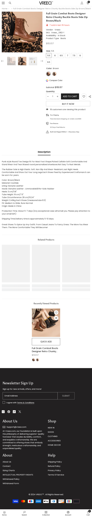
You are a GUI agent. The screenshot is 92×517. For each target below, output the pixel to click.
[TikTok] (14, 412)
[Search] (10, 3)
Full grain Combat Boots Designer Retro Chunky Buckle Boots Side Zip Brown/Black (45, 350)
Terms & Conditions (25, 402)
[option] (22, 32)
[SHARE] (89, 96)
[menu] (3, 3)
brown (33, 359)
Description (44, 151)
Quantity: (50, 91)
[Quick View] (56, 318)
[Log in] (82, 3)
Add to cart (70, 96)
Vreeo (57, 29)
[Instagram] (3, 412)
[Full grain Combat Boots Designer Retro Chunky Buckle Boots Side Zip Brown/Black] (46, 323)
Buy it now (68, 103)
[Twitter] (20, 412)
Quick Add (46, 341)
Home (4, 8)
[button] (2, 61)
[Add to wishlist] (84, 96)
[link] (16, 286)
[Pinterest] (9, 412)
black (37, 359)
